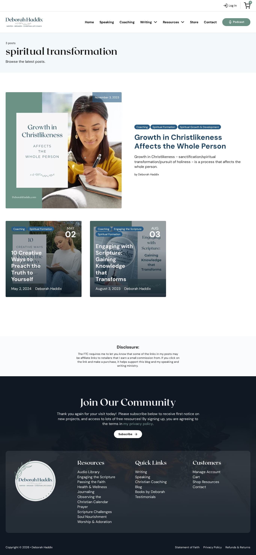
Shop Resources (206, 481)
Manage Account (206, 472)
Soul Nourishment (92, 516)
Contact (210, 22)
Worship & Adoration (94, 521)
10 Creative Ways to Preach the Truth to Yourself (26, 266)
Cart (196, 477)
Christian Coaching (151, 481)
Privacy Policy (212, 547)
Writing (146, 22)
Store (194, 22)
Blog (138, 487)
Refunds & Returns (237, 547)
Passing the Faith (91, 481)
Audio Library (88, 472)
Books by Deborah (150, 491)
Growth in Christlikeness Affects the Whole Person (180, 141)
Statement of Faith (187, 547)
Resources (171, 22)
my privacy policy (138, 423)
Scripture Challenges (94, 511)
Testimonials (145, 496)
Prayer (82, 506)
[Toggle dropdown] (155, 22)
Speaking (107, 22)
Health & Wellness (92, 487)
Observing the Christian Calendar (92, 499)
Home (89, 22)
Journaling (85, 491)
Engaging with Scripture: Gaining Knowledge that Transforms (114, 263)
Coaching (127, 22)
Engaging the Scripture (96, 477)
